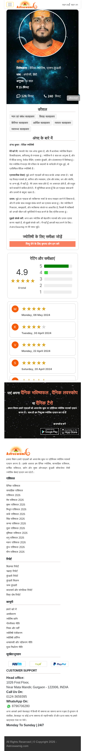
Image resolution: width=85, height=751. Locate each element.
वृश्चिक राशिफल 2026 (16, 532)
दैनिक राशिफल (13, 485)
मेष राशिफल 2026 (15, 499)
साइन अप (74, 4)
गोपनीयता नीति (13, 623)
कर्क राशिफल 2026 (15, 514)
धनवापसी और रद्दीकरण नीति (19, 642)
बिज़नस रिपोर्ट (12, 566)
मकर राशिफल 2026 (16, 542)
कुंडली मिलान (12, 580)
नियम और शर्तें (12, 628)
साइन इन (65, 4)
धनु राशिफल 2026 (15, 537)
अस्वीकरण (11, 614)
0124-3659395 (16, 696)
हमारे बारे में (11, 609)
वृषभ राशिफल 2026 (15, 504)
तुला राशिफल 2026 (15, 528)
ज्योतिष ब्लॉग (12, 618)
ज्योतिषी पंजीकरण (14, 632)
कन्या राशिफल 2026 (16, 523)
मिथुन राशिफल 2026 (16, 509)
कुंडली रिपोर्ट (12, 575)
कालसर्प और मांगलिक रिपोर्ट (19, 590)
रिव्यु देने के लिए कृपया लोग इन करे (42, 243)
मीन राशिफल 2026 (15, 551)
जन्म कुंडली (11, 585)
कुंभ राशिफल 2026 (15, 547)
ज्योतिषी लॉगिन (13, 637)
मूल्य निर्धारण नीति (14, 647)
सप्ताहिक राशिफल (14, 490)
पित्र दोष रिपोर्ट (13, 594)
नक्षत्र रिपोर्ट (12, 571)
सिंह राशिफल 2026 (15, 518)
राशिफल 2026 (13, 495)
